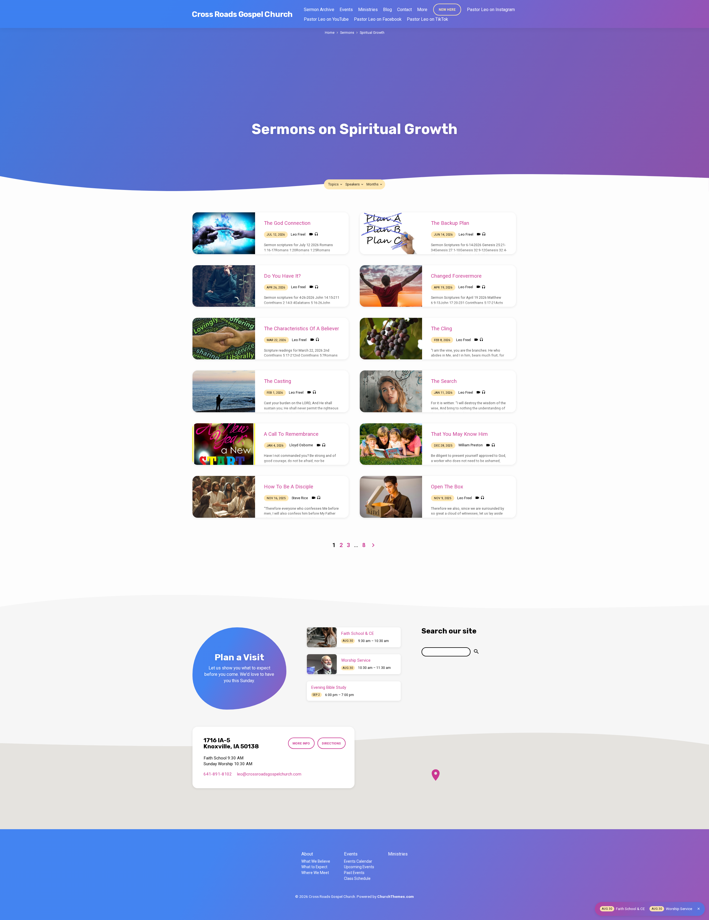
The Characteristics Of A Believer (301, 328)
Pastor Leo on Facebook (378, 19)
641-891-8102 (218, 774)
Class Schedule (357, 878)
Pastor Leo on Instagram (491, 9)
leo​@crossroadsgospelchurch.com (269, 774)
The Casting (277, 381)
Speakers (353, 184)
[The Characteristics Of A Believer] (223, 338)
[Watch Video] (311, 234)
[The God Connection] (223, 233)
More (422, 9)
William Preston (470, 445)
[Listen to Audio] (316, 234)
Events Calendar (358, 861)
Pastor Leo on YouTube (326, 19)
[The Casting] (223, 391)
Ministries (368, 9)
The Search (444, 381)
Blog (387, 9)
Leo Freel (298, 234)
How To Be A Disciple (288, 486)
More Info (301, 743)
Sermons (347, 32)
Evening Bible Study (328, 687)
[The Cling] (391, 338)
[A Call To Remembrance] (223, 444)
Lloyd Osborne (301, 445)
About (307, 854)
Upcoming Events (359, 867)
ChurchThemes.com (395, 896)
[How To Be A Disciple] (223, 496)
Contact (404, 9)
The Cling (441, 328)
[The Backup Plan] (391, 233)
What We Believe (315, 861)
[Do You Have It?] (223, 286)
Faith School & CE (357, 633)
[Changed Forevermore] (391, 286)
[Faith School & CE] (322, 637)
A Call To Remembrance (291, 434)
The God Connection (287, 223)
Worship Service (356, 660)
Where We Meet (315, 872)
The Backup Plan (450, 223)
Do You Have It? (282, 276)
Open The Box (447, 486)
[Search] (476, 652)
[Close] (698, 909)
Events (346, 9)
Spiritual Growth (372, 32)
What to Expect (314, 867)
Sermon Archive (319, 9)
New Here (447, 10)
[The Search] (391, 391)
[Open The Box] (391, 496)
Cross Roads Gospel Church (242, 14)
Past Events (354, 872)
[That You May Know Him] (391, 444)
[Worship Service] (322, 664)
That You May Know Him (459, 434)
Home (330, 32)
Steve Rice (300, 498)
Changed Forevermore (456, 276)
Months (372, 184)
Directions (331, 743)
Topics (334, 184)
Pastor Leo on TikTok (427, 19)
